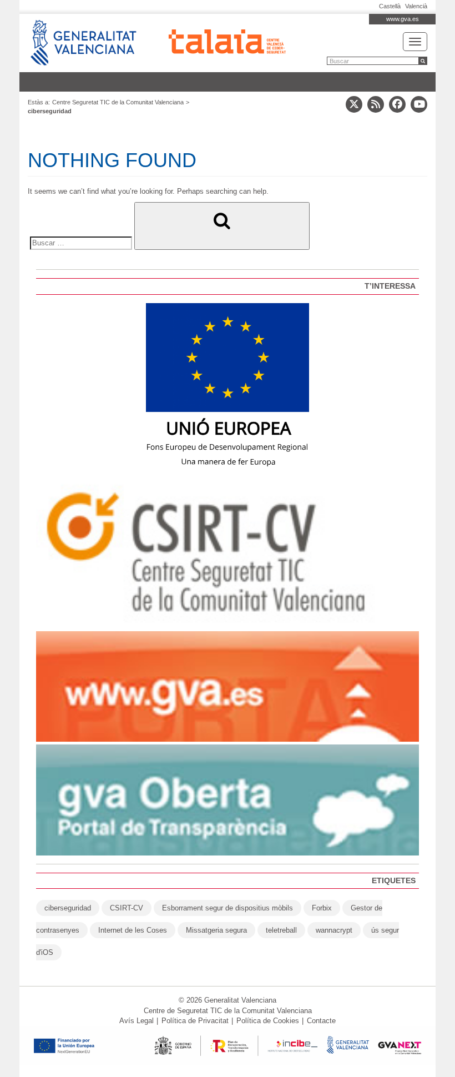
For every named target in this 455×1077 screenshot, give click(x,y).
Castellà (390, 6)
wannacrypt (334, 930)
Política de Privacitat (195, 1020)
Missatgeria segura (216, 930)
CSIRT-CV (126, 908)
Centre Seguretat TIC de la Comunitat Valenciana (118, 102)
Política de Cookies (267, 1020)
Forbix (322, 908)
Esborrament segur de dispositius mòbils (227, 908)
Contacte (321, 1020)
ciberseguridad (67, 908)
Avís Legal (136, 1020)
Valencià (416, 6)
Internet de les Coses (132, 930)
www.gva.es (402, 19)
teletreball (281, 930)
